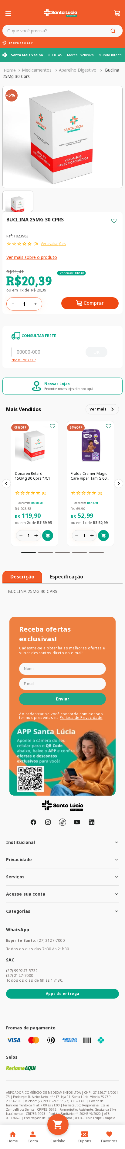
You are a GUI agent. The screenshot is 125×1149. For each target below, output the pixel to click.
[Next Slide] (118, 483)
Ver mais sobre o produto (31, 257)
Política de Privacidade (81, 717)
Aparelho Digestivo (77, 70)
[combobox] (62, 31)
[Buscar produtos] (114, 31)
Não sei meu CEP (23, 360)
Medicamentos (37, 70)
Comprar (94, 303)
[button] (28, 552)
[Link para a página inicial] (9, 70)
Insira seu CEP (21, 43)
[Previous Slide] (6, 483)
